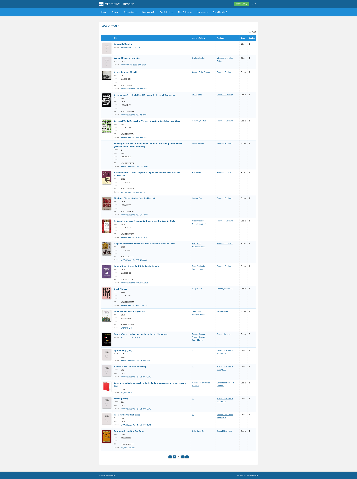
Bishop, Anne (197, 95)
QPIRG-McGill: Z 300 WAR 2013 (133, 65)
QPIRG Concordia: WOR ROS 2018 (134, 283)
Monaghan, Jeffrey (199, 224)
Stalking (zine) (121, 399)
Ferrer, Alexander (198, 247)
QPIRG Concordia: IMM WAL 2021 (134, 192)
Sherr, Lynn (196, 311)
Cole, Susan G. (198, 431)
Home (103, 12)
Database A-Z (148, 12)
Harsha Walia (197, 173)
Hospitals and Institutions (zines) (130, 366)
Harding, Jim (197, 198)
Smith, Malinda (197, 340)
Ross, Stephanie (198, 266)
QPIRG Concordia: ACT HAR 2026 (134, 215)
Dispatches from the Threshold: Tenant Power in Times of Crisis (144, 243)
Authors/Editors (198, 38)
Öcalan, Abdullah (198, 58)
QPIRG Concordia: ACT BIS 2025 (134, 115)
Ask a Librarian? (220, 12)
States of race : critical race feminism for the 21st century (141, 334)
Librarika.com (253, 475)
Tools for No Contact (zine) (127, 415)
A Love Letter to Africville (126, 72)
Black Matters (120, 289)
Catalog (115, 12)
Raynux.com (111, 475)
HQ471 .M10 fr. (127, 393)
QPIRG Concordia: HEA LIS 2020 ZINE (136, 425)
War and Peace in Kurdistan (127, 58)
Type (243, 38)
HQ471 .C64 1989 (128, 448)
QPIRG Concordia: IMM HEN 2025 (134, 138)
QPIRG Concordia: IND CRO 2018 (134, 238)
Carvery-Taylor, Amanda (201, 72)
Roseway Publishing (224, 289)
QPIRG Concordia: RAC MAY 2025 (134, 167)
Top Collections (166, 12)
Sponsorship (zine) (123, 350)
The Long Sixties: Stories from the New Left (135, 198)
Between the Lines (224, 334)
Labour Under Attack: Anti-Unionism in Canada (136, 266)
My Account (202, 12)
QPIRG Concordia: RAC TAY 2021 (134, 89)
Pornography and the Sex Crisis (129, 431)
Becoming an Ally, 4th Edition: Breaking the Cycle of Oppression (145, 95)
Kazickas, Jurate (198, 314)
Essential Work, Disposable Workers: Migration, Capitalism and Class (147, 121)
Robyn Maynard (198, 143)
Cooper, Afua (197, 289)
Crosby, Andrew (198, 221)
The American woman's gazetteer (129, 311)
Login (254, 4)
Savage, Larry (197, 269)
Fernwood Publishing (225, 72)
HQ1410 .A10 (126, 328)
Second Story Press (224, 431)
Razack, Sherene (198, 334)
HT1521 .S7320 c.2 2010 (130, 337)
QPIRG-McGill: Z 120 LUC (131, 47)
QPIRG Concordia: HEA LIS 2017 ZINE (136, 377)
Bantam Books (222, 311)
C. (193, 350)
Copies (252, 38)
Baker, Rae (196, 244)
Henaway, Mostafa (199, 121)
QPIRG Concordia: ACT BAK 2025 (134, 260)
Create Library (241, 4)
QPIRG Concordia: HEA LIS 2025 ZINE (136, 361)
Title (115, 38)
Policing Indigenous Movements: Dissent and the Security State (144, 221)
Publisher (220, 38)
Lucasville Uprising (123, 44)
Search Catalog (130, 12)
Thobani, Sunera (198, 337)
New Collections (185, 12)
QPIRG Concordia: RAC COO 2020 (134, 306)
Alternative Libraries (119, 4)
